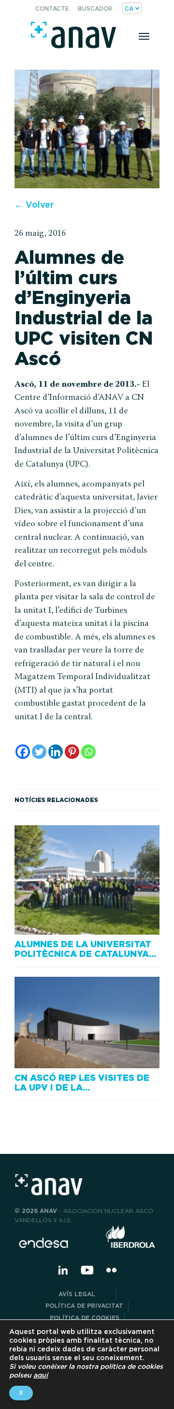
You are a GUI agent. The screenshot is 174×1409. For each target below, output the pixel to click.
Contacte (52, 8)
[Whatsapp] (88, 751)
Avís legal (84, 1294)
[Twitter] (39, 751)
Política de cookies (84, 1318)
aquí (40, 1375)
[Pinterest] (72, 751)
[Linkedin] (55, 751)
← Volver (34, 204)
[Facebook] (22, 751)
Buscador (95, 8)
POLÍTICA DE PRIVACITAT (84, 1306)
